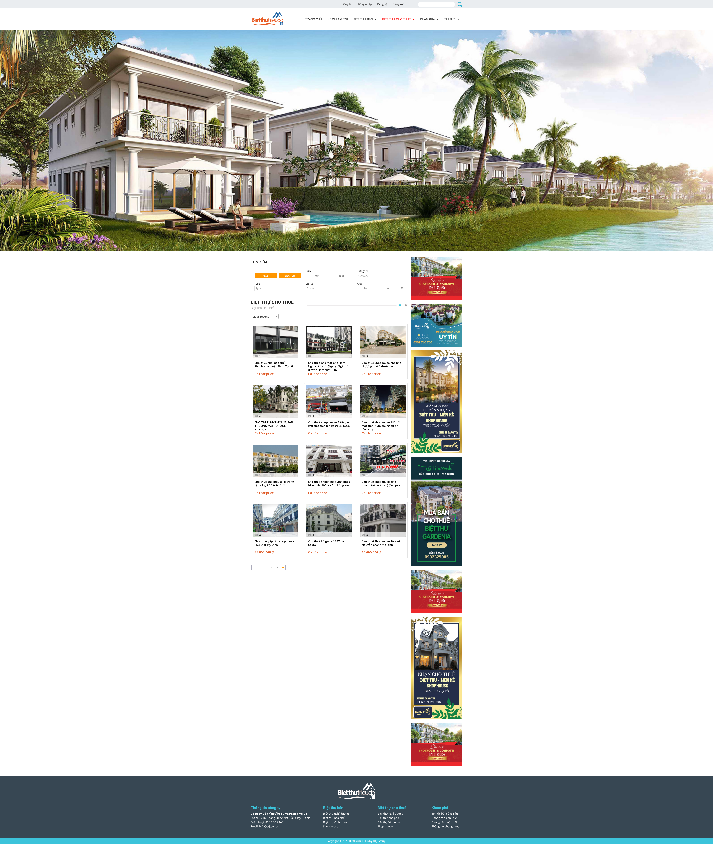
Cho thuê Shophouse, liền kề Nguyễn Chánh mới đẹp (381, 543)
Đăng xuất (399, 4)
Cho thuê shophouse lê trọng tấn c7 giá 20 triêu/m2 (274, 483)
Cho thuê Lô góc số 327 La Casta (326, 543)
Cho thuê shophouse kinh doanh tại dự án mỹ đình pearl (382, 483)
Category (362, 271)
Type (257, 283)
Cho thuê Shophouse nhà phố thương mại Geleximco (381, 364)
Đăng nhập (365, 4)
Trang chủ (313, 19)
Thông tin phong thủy (445, 826)
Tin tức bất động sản (445, 813)
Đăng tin (347, 4)
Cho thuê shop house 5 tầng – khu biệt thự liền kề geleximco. (329, 424)
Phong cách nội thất (444, 822)
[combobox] (380, 275)
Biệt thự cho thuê (396, 19)
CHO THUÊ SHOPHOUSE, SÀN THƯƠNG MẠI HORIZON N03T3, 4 (274, 426)
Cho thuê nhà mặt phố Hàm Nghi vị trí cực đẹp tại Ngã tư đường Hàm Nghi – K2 (328, 366)
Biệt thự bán (363, 19)
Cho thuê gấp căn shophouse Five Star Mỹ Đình (274, 543)
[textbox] (380, 275)
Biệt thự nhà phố (334, 818)
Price (309, 271)
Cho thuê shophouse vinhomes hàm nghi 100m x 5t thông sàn (329, 483)
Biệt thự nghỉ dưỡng (336, 813)
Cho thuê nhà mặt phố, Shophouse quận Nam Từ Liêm (275, 364)
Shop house (330, 826)
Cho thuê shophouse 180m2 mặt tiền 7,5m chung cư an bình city (381, 426)
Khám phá (427, 19)
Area (360, 283)
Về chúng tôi (338, 19)
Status (309, 283)
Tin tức (450, 19)
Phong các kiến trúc (444, 818)
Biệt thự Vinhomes (335, 822)
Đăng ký (382, 4)
